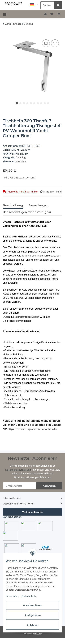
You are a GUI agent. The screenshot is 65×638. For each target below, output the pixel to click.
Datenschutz (29, 596)
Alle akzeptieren (32, 605)
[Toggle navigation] (4, 14)
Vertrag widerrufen (32, 511)
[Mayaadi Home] (13, 4)
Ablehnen (32, 625)
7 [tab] (38, 103)
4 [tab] (27, 103)
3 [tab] (24, 103)
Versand (30, 177)
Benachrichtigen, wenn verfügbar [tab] (27, 212)
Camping (21, 157)
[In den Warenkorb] (5, 35)
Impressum (12, 596)
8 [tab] (41, 103)
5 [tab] (31, 103)
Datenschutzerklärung (18, 469)
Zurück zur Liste (13, 23)
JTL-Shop (38, 633)
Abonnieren (49, 485)
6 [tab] (34, 103)
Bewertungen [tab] (38, 205)
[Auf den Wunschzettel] (55, 43)
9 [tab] (45, 103)
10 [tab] (48, 103)
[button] (33, 4)
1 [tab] (17, 103)
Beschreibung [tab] (13, 205)
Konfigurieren (32, 615)
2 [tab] (20, 103)
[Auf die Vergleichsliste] (46, 43)
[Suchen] (58, 5)
